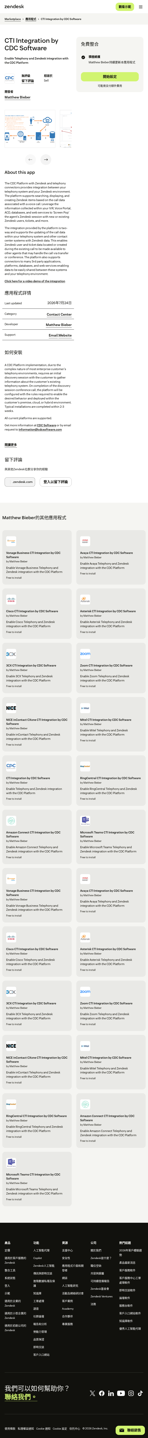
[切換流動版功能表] (140, 7)
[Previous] (30, 159)
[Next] (45, 159)
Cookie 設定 (60, 1428)
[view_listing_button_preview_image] (30, 129)
